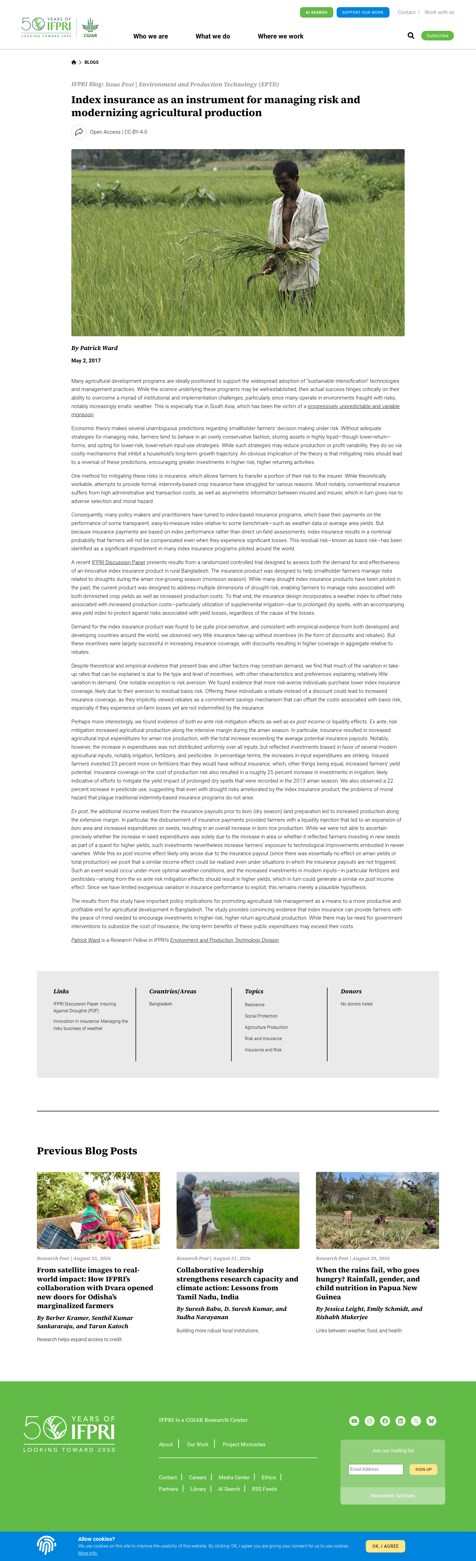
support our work (363, 12)
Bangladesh (160, 1004)
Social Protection (261, 1016)
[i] (411, 35)
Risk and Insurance (263, 1038)
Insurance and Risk (263, 1049)
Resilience (254, 1004)
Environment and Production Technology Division (224, 940)
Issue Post (120, 84)
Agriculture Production (266, 1027)
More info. (88, 1553)
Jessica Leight (344, 1309)
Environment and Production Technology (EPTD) (209, 84)
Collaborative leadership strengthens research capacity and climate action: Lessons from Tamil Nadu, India (237, 1283)
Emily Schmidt (387, 1309)
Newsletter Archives (393, 1496)
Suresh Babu (203, 1309)
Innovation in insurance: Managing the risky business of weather (90, 1025)
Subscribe (437, 35)
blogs (92, 62)
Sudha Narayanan (202, 1317)
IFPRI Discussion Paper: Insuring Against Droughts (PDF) (84, 1007)
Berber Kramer (67, 1318)
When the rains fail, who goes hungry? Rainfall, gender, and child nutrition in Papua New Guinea (368, 1283)
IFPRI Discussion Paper (118, 562)
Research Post (53, 1258)
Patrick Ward (99, 348)
